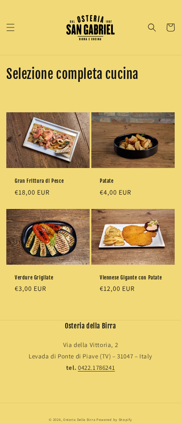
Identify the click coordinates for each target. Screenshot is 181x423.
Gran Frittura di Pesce (39, 181)
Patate (107, 181)
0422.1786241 (96, 367)
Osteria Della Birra (79, 419)
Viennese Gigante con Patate (131, 277)
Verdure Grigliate (34, 277)
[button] (10, 27)
